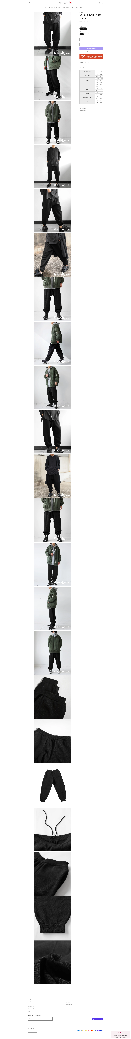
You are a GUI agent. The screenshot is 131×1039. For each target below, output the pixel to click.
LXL (87, 34)
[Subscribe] (50, 1019)
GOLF (29, 1011)
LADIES (29, 1004)
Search (29, 999)
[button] (29, 2)
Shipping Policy (69, 1004)
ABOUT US (68, 1002)
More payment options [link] (91, 51)
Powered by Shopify (38, 1035)
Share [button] (82, 114)
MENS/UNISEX (31, 1006)
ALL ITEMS (30, 1001)
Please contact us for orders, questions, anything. (120, 1035)
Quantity (81, 37)
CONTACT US (68, 1007)
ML (82, 34)
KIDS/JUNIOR (31, 1008)
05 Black (84, 29)
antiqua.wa (33, 1035)
